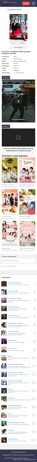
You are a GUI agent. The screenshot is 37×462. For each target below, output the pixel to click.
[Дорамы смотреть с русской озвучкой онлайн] (11, 3)
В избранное (19, 47)
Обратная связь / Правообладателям (24, 459)
